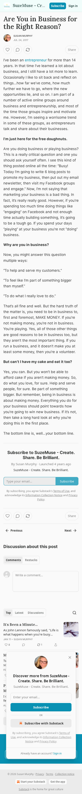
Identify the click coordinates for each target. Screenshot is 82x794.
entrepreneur (36, 60)
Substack (24, 789)
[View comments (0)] (17, 50)
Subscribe (57, 6)
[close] (69, 657)
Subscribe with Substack (44, 723)
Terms (49, 774)
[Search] (74, 613)
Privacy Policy (48, 741)
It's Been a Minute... (20, 624)
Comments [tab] (13, 560)
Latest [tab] (19, 613)
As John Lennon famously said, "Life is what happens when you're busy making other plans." (30, 632)
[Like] (7, 50)
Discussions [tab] (36, 613)
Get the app (57, 781)
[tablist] (21, 560)
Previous (16, 530)
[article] (41, 634)
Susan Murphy (23, 35)
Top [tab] (8, 613)
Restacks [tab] (31, 560)
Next (68, 530)
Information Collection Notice (43, 495)
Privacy (40, 774)
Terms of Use (61, 491)
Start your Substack (33, 781)
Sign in (73, 6)
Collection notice (64, 774)
